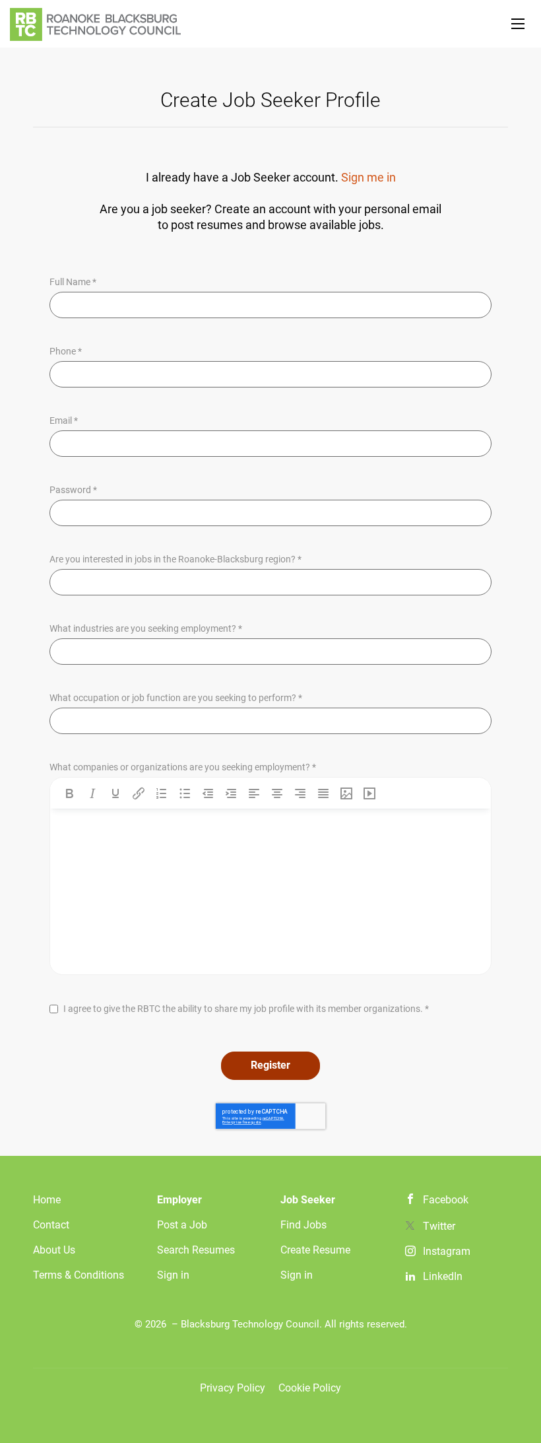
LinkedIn (442, 1276)
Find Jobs (303, 1225)
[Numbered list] (161, 793)
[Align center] (277, 793)
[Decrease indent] (208, 793)
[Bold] (69, 793)
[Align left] (254, 793)
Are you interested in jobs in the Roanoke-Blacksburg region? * (175, 559)
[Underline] (115, 793)
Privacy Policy (232, 1388)
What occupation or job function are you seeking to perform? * (175, 697)
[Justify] (323, 793)
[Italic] (92, 793)
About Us (54, 1250)
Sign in (173, 1275)
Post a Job (182, 1225)
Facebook (445, 1199)
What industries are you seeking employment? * (145, 628)
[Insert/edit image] (346, 793)
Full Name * (72, 282)
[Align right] (300, 793)
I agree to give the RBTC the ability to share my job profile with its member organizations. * (246, 1008)
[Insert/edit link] (138, 793)
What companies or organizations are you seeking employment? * (182, 767)
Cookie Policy (309, 1388)
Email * (63, 420)
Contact (51, 1225)
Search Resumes (196, 1250)
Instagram (446, 1251)
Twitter (439, 1226)
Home (47, 1199)
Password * (73, 490)
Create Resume (315, 1250)
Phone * (65, 351)
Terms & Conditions (78, 1275)
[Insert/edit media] (369, 793)
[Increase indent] (231, 793)
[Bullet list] (185, 793)
